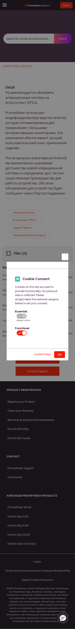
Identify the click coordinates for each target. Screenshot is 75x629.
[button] (63, 618)
